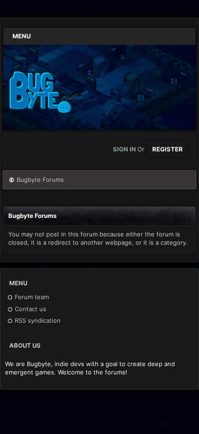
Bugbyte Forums (40, 179)
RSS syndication (37, 320)
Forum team (31, 297)
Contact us (29, 309)
